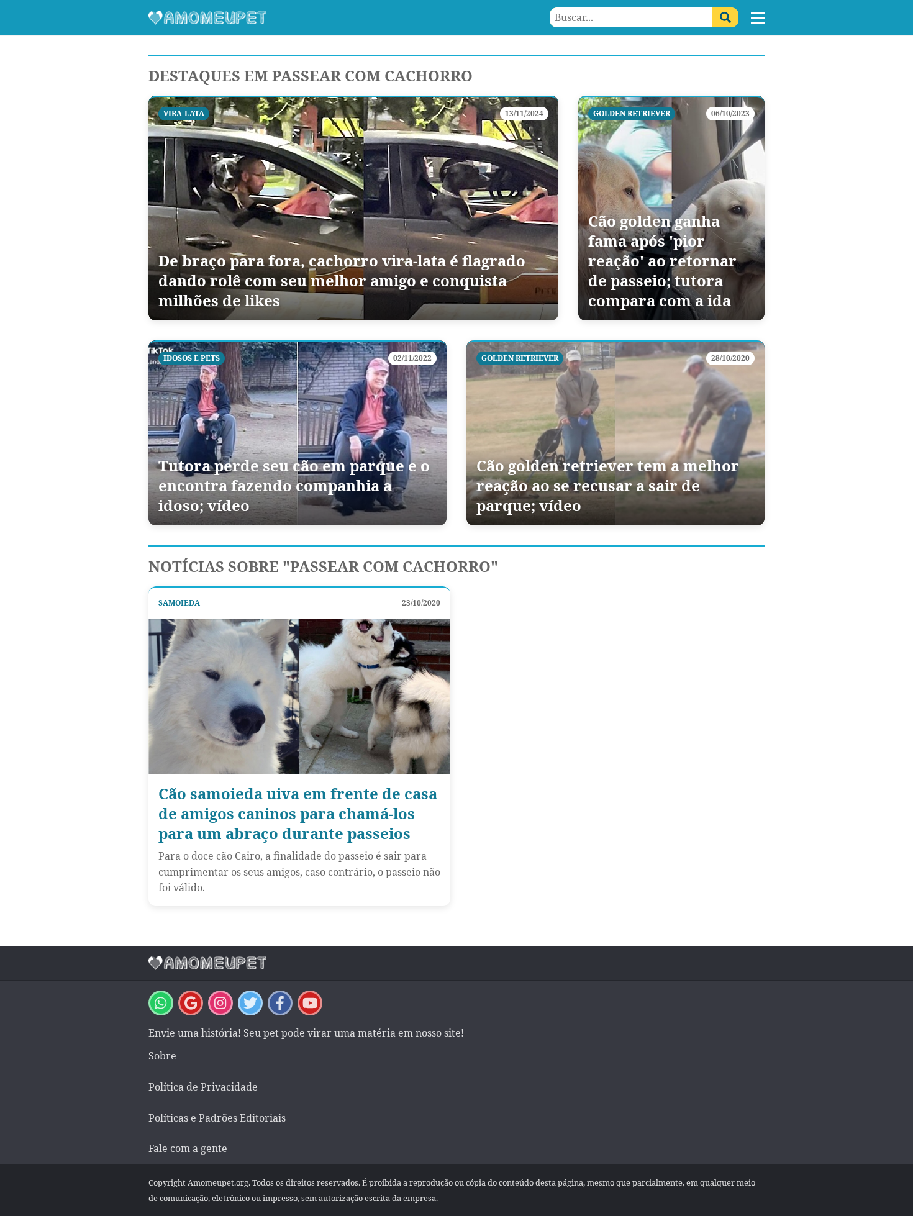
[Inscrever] (310, 1003)
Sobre (162, 1056)
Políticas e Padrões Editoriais (217, 1118)
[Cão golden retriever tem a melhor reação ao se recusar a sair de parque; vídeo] (615, 432)
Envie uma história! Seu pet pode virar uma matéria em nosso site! (306, 1033)
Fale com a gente (187, 1148)
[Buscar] (725, 17)
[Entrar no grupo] (160, 1003)
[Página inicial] (302, 17)
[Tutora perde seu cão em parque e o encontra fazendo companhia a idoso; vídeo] (297, 432)
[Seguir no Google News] (190, 1003)
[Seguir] (220, 1003)
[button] (758, 18)
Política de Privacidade (203, 1087)
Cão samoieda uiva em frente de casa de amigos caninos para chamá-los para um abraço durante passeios (297, 813)
